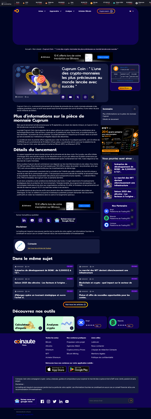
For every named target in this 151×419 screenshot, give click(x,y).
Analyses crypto (52, 326)
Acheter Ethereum (53, 357)
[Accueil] (16, 11)
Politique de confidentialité (102, 357)
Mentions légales (98, 354)
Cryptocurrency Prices (76, 350)
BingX (88, 321)
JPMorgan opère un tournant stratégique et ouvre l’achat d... (40, 296)
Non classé (37, 49)
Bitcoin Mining (72, 354)
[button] (134, 109)
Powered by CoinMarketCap (125, 80)
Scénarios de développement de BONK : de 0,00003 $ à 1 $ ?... (124, 168)
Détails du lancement (111, 119)
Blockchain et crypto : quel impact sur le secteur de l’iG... (105, 284)
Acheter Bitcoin (84, 11)
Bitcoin (48, 342)
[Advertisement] (75, 30)
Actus (40, 11)
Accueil (28, 49)
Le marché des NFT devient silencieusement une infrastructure (124, 181)
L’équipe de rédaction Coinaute (104, 350)
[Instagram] (85, 97)
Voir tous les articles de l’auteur (39, 248)
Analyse (68, 11)
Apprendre (54, 11)
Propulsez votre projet (76, 342)
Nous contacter (97, 346)
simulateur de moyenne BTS (24, 414)
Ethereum (50, 350)
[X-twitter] (77, 97)
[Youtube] (70, 97)
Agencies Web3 (73, 346)
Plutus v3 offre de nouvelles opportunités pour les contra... (104, 296)
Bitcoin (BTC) (124, 67)
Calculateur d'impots (22, 326)
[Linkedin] (63, 97)
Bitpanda (120, 321)
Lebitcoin (95, 342)
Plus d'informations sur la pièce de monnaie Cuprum (119, 115)
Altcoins (49, 346)
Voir (97, 326)
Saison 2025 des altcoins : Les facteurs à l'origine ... (124, 194)
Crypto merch (104, 11)
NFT (47, 354)
